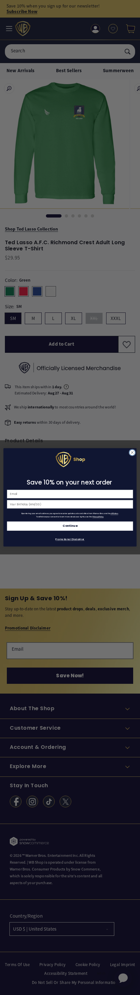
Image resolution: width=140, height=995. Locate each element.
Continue (70, 526)
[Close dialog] (132, 453)
